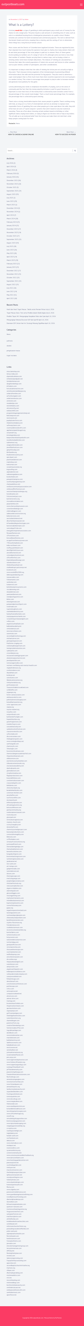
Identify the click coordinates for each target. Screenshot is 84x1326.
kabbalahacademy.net (14, 626)
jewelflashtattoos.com (15, 447)
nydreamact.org (12, 442)
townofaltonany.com (14, 905)
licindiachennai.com (13, 381)
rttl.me (9, 1278)
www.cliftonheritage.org (15, 1114)
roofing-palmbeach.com (15, 548)
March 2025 (11, 205)
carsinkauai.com (12, 1224)
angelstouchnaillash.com (15, 624)
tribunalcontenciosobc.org (15, 763)
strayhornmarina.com (14, 773)
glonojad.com (11, 817)
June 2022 (10, 291)
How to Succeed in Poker (65, 133)
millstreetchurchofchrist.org (16, 1226)
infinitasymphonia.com (14, 802)
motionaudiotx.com (13, 1275)
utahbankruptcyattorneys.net (17, 567)
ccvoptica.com (11, 1128)
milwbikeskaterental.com (15, 900)
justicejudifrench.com (14, 844)
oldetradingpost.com (14, 511)
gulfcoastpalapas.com (14, 1013)
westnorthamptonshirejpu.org (17, 491)
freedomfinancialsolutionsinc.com (18, 1074)
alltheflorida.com (12, 1219)
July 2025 (10, 198)
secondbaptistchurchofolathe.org (18, 1265)
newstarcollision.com (14, 631)
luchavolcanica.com (13, 935)
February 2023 (12, 264)
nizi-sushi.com (11, 864)
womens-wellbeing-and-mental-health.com (22, 665)
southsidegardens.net (14, 1165)
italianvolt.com (12, 584)
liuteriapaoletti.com (13, 913)
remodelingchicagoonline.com (17, 1118)
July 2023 (10, 246)
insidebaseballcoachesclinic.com (17, 1221)
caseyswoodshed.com (14, 976)
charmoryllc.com (12, 746)
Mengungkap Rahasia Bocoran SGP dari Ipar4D (22, 320)
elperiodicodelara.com (14, 376)
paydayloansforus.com (14, 420)
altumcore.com (12, 996)
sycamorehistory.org (13, 1150)
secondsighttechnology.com (16, 636)
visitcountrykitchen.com (15, 886)
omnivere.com (11, 401)
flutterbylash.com (13, 1236)
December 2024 (12, 208)
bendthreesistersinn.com (15, 920)
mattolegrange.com (13, 878)
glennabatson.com (13, 771)
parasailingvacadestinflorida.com (18, 1229)
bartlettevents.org (13, 499)
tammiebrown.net (13, 871)
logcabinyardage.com (14, 1030)
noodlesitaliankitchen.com (16, 440)
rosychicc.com (11, 712)
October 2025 (11, 187)
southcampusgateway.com (16, 482)
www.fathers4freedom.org (16, 1062)
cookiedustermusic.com (15, 927)
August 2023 (11, 243)
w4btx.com (10, 621)
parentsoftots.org (13, 1023)
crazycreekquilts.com (14, 783)
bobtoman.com (12, 464)
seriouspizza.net (12, 991)
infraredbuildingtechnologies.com (18, 523)
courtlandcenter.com (14, 952)
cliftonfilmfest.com (13, 558)
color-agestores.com (14, 704)
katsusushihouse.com (14, 807)
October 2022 (11, 277)
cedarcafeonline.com (14, 393)
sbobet (9, 346)
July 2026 (10, 163)
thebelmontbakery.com (15, 423)
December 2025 (12, 180)
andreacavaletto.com (14, 697)
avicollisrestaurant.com (15, 957)
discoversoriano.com (14, 736)
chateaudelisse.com (13, 484)
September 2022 (12, 281)
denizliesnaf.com (12, 981)
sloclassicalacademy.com (15, 766)
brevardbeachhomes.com (15, 538)
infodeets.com (12, 386)
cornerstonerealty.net (14, 1153)
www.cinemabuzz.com (14, 1143)
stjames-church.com (13, 822)
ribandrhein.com (12, 673)
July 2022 (10, 288)
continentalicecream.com (15, 780)
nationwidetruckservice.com (16, 940)
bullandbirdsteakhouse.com (16, 1109)
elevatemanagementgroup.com (17, 1246)
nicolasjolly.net (12, 800)
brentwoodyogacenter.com (16, 1121)
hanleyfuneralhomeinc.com (16, 614)
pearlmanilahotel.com (14, 460)
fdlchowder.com (12, 1104)
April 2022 (10, 298)
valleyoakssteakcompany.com (17, 974)
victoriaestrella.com (13, 947)
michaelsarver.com (13, 638)
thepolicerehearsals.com (15, 756)
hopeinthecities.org (13, 719)
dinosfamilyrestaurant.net (16, 521)
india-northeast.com (13, 545)
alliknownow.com (13, 758)
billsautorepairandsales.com (16, 1204)
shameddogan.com (13, 1020)
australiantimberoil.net (14, 518)
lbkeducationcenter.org (14, 680)
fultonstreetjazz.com (14, 496)
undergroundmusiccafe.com (16, 1290)
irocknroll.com (11, 570)
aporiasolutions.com (14, 1008)
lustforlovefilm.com (14, 798)
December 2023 (12, 229)
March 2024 (11, 218)
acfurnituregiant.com (14, 396)
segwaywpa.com (12, 1011)
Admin (26, 19)
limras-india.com (12, 374)
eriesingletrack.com (13, 602)
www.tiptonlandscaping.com (16, 1123)
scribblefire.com (12, 690)
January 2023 (11, 267)
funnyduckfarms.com (14, 1241)
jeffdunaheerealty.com (14, 1069)
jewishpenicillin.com (13, 660)
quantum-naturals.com (14, 1207)
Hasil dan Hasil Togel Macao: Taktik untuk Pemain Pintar (26, 309)
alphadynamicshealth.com (15, 1234)
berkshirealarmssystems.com (16, 587)
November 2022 (12, 274)
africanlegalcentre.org (14, 805)
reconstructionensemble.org (16, 930)
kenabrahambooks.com (14, 790)
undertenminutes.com (14, 398)
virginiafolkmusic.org (14, 668)
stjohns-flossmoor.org (14, 922)
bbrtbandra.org (12, 452)
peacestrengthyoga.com (15, 1072)
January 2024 (11, 225)
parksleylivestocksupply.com (16, 700)
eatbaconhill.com (13, 411)
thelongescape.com (13, 876)
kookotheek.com (12, 477)
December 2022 (12, 271)
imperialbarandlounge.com (16, 560)
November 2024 (12, 212)
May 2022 (10, 295)
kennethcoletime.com (14, 851)
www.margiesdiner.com (14, 1101)
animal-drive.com (12, 998)
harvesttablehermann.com (16, 526)
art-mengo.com (12, 866)
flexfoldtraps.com (13, 1077)
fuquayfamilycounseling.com (16, 1260)
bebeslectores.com (13, 516)
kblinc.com (10, 599)
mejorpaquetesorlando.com (16, 616)
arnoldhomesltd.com (14, 553)
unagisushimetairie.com (15, 445)
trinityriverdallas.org (13, 682)
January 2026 (11, 177)
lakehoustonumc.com (14, 1042)
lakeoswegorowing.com (15, 1258)
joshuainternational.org (15, 1052)
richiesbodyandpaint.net (15, 379)
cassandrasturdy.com (14, 727)
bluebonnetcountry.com (15, 455)
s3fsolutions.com (13, 535)
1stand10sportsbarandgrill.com (17, 619)
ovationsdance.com (13, 670)
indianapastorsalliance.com (16, 971)
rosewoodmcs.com (13, 1148)
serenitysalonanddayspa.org (16, 391)
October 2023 (11, 236)
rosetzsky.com (11, 815)
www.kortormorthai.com (15, 1082)
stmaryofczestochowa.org (16, 842)
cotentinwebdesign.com (15, 509)
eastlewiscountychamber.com (17, 761)
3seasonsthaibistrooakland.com (17, 687)
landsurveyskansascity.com (16, 1089)
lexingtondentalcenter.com (16, 648)
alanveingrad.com (13, 891)
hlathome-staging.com (14, 643)
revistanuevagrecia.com (15, 820)
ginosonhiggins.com (13, 893)
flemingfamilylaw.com (14, 1253)
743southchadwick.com (15, 543)
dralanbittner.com (13, 592)
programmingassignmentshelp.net (18, 413)
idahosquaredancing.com (15, 575)
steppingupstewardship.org (16, 1126)
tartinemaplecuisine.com (15, 859)
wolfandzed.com (12, 1138)
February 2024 (12, 222)
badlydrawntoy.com (13, 1040)
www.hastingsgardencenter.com (17, 1160)
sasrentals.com (12, 633)
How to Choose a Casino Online (21, 133)
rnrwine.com (11, 1256)
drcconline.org (11, 959)
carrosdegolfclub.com (14, 528)
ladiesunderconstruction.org (16, 513)
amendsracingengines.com (15, 1079)
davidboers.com (12, 1033)
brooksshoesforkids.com (15, 1003)
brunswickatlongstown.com (16, 856)
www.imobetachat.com (15, 1035)
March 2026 (11, 170)
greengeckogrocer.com (14, 641)
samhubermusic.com (13, 1292)
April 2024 (10, 215)
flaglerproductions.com (14, 775)
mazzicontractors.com (14, 1170)
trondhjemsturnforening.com (16, 1197)
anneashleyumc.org (13, 1087)
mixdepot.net (11, 1145)
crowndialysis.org (12, 653)
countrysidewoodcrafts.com (16, 428)
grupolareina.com (12, 504)
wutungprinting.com (13, 896)
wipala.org (10, 707)
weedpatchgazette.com (15, 597)
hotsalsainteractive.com (15, 389)
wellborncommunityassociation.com (19, 486)
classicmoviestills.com (14, 731)
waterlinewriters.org (14, 1018)
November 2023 (12, 232)
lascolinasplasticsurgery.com (16, 1111)
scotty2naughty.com (14, 824)
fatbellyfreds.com (13, 1180)
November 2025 (12, 184)
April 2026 (10, 166)
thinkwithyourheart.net (14, 565)
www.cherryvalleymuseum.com (17, 506)
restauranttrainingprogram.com (17, 655)
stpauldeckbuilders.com (15, 1091)
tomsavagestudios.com (15, 663)
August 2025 (11, 194)
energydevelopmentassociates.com (19, 531)
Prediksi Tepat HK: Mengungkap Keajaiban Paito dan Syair (26, 316)
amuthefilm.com (12, 795)
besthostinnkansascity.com (16, 1285)
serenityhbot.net (12, 1050)
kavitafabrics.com (13, 932)
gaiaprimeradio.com (13, 869)
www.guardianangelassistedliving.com (20, 1194)
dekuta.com (11, 1140)
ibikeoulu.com (11, 837)
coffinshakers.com (13, 839)
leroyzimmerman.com (14, 1248)
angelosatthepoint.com (15, 969)
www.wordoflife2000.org (15, 572)
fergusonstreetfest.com (15, 1211)
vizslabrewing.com (13, 589)
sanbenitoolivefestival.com (16, 729)
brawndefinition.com (14, 778)
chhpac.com (11, 1270)
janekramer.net (12, 861)
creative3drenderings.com (15, 1025)
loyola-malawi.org (13, 709)
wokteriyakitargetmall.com (16, 646)
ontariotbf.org (11, 433)
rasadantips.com (12, 403)
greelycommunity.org (14, 810)
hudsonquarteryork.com (15, 1185)
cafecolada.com (12, 734)
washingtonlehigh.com (14, 1131)
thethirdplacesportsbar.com (16, 1172)
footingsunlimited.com (14, 1094)
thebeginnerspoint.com (14, 739)
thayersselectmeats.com (15, 1006)
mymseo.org (11, 1268)
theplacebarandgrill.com (15, 962)
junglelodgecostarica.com (15, 881)
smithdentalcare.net (14, 1287)
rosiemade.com (12, 606)
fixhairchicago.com (13, 979)
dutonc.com (11, 873)
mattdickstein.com (13, 1038)
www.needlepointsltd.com (16, 1106)
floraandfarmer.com (13, 533)
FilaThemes (58, 1318)
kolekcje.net (11, 675)
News (18, 123)
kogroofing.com (12, 469)
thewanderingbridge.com (15, 847)
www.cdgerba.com (13, 1189)
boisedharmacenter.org (14, 702)
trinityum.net (11, 1167)
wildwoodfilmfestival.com (16, 489)
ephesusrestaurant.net (14, 1175)
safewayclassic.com (13, 425)
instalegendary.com (13, 435)
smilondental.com (13, 629)
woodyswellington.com (15, 1177)
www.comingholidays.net (15, 741)
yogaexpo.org (11, 692)
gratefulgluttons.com (14, 722)
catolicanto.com (12, 678)
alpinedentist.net (12, 472)
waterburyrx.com (12, 964)
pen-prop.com (11, 1057)
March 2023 (11, 260)
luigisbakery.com (12, 1133)
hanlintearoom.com (13, 1238)
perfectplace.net (12, 685)
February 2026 (12, 173)
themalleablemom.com (15, 849)
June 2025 (10, 201)
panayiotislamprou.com (15, 479)
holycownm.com (12, 937)
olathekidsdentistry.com (15, 611)
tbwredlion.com (12, 1202)
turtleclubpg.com (13, 942)
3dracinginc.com (12, 749)
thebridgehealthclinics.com (16, 1016)
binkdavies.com (12, 785)
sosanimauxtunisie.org (14, 467)
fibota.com (10, 1187)
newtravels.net (12, 418)
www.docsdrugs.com (14, 1099)
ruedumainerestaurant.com (16, 812)
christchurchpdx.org (13, 788)
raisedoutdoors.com (13, 562)
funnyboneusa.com (13, 925)
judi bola (9, 341)
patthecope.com (12, 986)
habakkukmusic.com (13, 1045)
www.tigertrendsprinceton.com (17, 1060)
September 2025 (12, 191)
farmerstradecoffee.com (15, 1028)
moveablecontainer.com (15, 501)
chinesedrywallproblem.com (16, 918)
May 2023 (10, 253)
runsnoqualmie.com (13, 1096)
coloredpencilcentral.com (15, 555)
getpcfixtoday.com (13, 450)
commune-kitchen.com (14, 793)
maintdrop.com (12, 462)
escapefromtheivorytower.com (17, 540)
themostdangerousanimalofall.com (19, 753)
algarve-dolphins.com (14, 888)
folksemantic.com (13, 580)
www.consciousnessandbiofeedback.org (20, 1155)
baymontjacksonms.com (15, 903)
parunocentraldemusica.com (16, 1192)
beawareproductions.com (15, 832)
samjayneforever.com (14, 1214)
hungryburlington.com (14, 854)
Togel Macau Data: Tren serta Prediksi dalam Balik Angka (26, 313)
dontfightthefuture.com (15, 550)
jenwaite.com (11, 1243)
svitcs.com (10, 989)
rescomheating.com (13, 1280)
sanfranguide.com (13, 744)
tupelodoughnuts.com (14, 609)
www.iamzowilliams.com (15, 1158)
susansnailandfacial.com (15, 1055)
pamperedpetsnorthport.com (17, 604)
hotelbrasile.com (12, 494)
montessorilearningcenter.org (17, 1209)
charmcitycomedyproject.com (17, 829)
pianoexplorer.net (13, 1162)
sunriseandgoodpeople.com (16, 915)
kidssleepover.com (13, 415)
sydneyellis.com (12, 651)
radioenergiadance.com (14, 474)
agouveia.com (11, 1263)
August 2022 (11, 284)
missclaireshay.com (13, 371)
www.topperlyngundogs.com (16, 1065)
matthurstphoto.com (14, 1216)
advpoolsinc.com (12, 967)
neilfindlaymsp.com (13, 954)
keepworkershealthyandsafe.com (18, 437)
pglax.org (10, 908)
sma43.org (10, 1116)
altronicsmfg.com (13, 408)
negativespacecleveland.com (16, 910)
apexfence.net (11, 1295)
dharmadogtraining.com (15, 1273)
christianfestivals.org (14, 883)
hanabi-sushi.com (12, 1136)
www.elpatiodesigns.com (15, 1182)
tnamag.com (11, 1001)
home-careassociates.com (16, 695)
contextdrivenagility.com (15, 834)
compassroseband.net (14, 993)
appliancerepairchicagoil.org (16, 430)
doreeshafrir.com (12, 827)
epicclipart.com (12, 457)
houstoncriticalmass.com (15, 751)
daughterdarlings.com (14, 384)
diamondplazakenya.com (15, 1199)
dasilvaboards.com (13, 768)
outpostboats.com (13, 4)
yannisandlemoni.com (14, 594)
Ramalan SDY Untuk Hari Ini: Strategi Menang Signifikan (26, 323)
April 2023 (10, 257)
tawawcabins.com (13, 577)
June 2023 (10, 250)
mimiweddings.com (13, 1283)
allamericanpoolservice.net (16, 658)
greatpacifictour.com (14, 944)
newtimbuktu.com (13, 406)
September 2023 (12, 239)
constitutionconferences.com (17, 984)
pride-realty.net (12, 1231)
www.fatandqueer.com (14, 1084)
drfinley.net (10, 1251)
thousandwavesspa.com (15, 949)
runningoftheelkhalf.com (15, 1067)
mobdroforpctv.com (13, 724)
